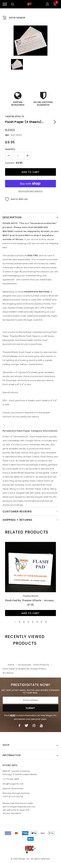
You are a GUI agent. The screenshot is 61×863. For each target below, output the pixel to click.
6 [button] (37, 622)
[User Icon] (47, 4)
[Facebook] (19, 725)
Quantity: (10, 149)
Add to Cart (30, 613)
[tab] (26, 532)
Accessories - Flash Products (33, 664)
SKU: (7, 135)
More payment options (30, 191)
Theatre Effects (14, 116)
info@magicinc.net (13, 783)
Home (11, 664)
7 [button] (41, 622)
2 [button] (19, 622)
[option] (30, 40)
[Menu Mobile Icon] (5, 4)
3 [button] (24, 622)
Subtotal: (10, 162)
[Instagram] (34, 725)
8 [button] (46, 622)
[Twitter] (26, 725)
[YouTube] (41, 725)
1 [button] (15, 622)
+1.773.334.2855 (11, 779)
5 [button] (32, 622)
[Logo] (30, 4)
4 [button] (28, 622)
